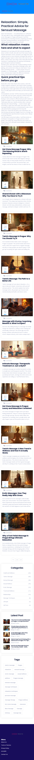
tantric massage (10, 665)
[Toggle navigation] (31, 10)
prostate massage (10, 695)
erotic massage (9, 674)
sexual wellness (22, 674)
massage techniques (11, 687)
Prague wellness (23, 700)
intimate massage (10, 682)
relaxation (8, 669)
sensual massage (19, 669)
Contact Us (4, 754)
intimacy (7, 713)
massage (19, 708)
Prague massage (18, 678)
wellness (7, 678)
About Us (4, 742)
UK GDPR (3, 751)
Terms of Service (6, 745)
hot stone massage (10, 704)
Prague (20, 665)
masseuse (23, 704)
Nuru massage (9, 708)
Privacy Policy (5, 748)
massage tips (17, 713)
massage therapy (10, 700)
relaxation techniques (11, 691)
